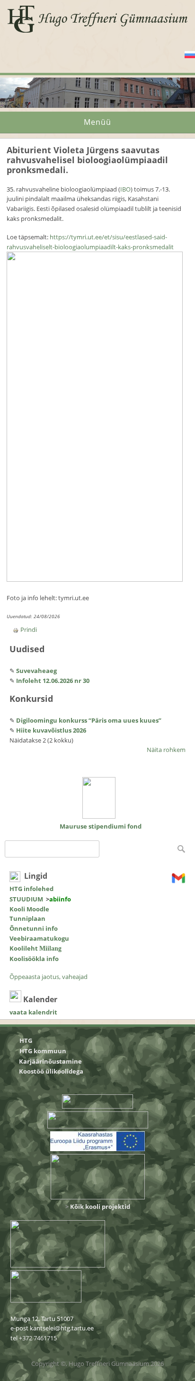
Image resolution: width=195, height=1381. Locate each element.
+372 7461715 (38, 1338)
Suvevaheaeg (36, 670)
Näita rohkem (166, 749)
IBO (125, 189)
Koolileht (35, 948)
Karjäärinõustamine (50, 1061)
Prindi (28, 629)
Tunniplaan (27, 918)
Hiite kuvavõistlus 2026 (51, 730)
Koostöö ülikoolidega (52, 1071)
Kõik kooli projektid (100, 1206)
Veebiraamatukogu (39, 938)
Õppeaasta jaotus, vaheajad (48, 976)
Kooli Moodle (29, 909)
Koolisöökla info (34, 958)
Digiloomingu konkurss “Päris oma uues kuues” (88, 720)
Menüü (97, 122)
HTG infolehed (31, 888)
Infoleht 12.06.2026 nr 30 (52, 680)
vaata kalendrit (33, 1012)
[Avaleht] (98, 32)
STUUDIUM (26, 899)
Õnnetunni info (33, 928)
